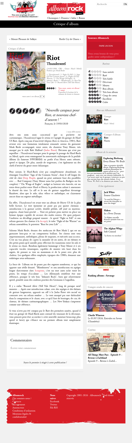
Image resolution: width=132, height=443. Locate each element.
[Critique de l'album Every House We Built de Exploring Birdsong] (94, 171)
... (89, 278)
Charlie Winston (96, 315)
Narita (107, 140)
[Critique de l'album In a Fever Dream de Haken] (94, 223)
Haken (107, 210)
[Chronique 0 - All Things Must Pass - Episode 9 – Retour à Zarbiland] (106, 344)
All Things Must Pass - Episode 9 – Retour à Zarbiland (105, 356)
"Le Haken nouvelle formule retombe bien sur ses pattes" (113, 219)
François (49, 123)
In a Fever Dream (112, 213)
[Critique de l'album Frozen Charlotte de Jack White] (94, 205)
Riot (53, 57)
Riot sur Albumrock (106, 110)
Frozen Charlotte (112, 195)
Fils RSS (54, 407)
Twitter (53, 404)
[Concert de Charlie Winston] (106, 311)
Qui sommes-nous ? (22, 398)
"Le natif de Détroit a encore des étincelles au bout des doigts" (113, 201)
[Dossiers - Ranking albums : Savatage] (106, 271)
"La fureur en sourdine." (113, 235)
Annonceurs (18, 407)
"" (106, 176)
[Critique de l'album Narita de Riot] (94, 147)
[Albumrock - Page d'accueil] (66, 14)
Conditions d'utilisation (24, 410)
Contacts (17, 401)
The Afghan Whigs (113, 228)
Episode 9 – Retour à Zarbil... (102, 361)
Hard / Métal (109, 123)
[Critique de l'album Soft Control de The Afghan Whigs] (94, 241)
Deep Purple (29, 178)
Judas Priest (50, 150)
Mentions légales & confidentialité (22, 415)
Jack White (109, 192)
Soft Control (110, 231)
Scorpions (39, 270)
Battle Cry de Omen (69, 39)
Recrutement (19, 404)
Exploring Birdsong (113, 158)
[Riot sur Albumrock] (94, 122)
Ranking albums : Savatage (101, 275)
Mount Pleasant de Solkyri (23, 39)
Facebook (54, 401)
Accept (43, 221)
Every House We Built (114, 161)
